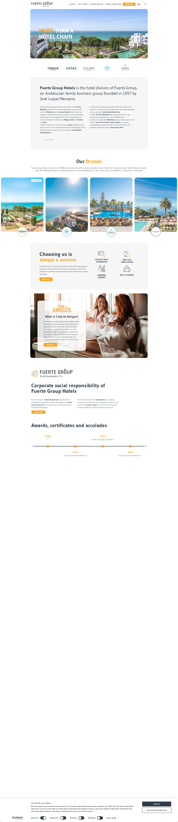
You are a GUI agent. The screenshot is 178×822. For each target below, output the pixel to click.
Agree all (156, 804)
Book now (129, 4)
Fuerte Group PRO (113, 4)
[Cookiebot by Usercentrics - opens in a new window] (17, 818)
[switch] (63, 818)
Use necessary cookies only (157, 810)
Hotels (72, 4)
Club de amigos (96, 4)
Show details (111, 818)
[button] (145, 4)
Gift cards (82, 4)
